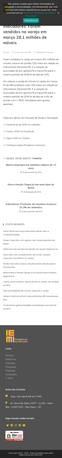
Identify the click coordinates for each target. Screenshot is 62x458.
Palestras (10, 370)
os (44, 145)
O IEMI (9, 378)
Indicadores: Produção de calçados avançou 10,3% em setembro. (31, 205)
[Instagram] (16, 425)
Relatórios (10, 359)
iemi (7, 52)
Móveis (50, 52)
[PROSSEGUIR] (58, 12)
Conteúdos (11, 374)
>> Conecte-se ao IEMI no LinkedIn (21, 124)
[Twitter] (7, 425)
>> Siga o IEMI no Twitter (16, 138)
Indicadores (41, 52)
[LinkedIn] (20, 425)
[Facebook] (12, 425)
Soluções (10, 363)
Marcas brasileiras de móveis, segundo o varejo (26, 290)
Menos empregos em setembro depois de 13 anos (31, 166)
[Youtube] (24, 425)
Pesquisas (10, 367)
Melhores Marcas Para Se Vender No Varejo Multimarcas (30, 249)
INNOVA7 (38, 455)
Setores (9, 355)
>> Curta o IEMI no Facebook (18, 131)
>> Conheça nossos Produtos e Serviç (23, 145)
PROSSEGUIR (31, 20)
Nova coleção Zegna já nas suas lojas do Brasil (31, 186)
